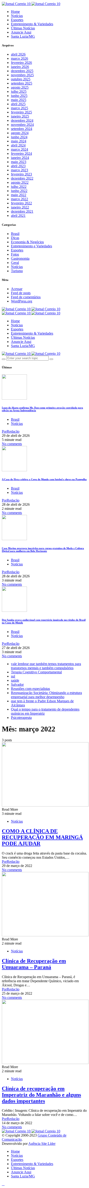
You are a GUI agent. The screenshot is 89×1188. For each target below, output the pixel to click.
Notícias (17, 16)
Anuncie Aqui (21, 32)
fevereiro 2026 (21, 63)
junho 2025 (19, 96)
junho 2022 (19, 191)
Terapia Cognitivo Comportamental (36, 672)
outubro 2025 (20, 79)
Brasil (15, 234)
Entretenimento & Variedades (32, 24)
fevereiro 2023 (21, 174)
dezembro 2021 (22, 211)
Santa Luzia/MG (23, 36)
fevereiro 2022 (21, 203)
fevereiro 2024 (21, 153)
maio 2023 (18, 162)
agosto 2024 (20, 133)
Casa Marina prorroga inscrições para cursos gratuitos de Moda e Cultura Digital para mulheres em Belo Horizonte (43, 549)
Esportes (17, 20)
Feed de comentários (26, 297)
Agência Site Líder (41, 1144)
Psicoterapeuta (21, 718)
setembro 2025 (21, 83)
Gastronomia (20, 258)
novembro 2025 (22, 75)
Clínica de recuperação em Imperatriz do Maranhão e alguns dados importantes (41, 1095)
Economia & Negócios (27, 242)
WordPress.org (21, 301)
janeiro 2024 (20, 158)
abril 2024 (18, 145)
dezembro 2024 (22, 120)
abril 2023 (18, 166)
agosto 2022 (20, 182)
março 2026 (19, 58)
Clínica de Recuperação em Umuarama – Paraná (34, 964)
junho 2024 (19, 137)
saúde (15, 680)
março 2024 (19, 149)
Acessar (16, 289)
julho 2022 (18, 187)
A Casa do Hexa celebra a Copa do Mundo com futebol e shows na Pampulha (44, 479)
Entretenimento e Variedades (31, 246)
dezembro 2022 (22, 178)
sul (13, 676)
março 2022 (19, 199)
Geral (15, 263)
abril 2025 (18, 104)
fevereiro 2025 (21, 112)
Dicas (15, 238)
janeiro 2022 (20, 207)
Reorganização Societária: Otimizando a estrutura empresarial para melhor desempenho (46, 695)
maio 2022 (18, 195)
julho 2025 (18, 91)
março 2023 (19, 170)
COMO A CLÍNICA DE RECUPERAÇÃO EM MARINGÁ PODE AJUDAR (42, 837)
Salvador (17, 684)
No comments (12, 444)
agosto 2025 (20, 87)
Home (15, 12)
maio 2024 (18, 141)
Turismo (17, 271)
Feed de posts (21, 293)
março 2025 (19, 108)
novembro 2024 (22, 125)
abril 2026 (18, 54)
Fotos (15, 254)
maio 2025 (18, 100)
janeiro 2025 (20, 116)
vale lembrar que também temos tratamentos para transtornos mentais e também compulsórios (46, 666)
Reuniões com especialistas (30, 689)
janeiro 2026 (20, 67)
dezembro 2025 (22, 71)
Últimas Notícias (23, 28)
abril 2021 (18, 215)
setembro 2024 (21, 129)
